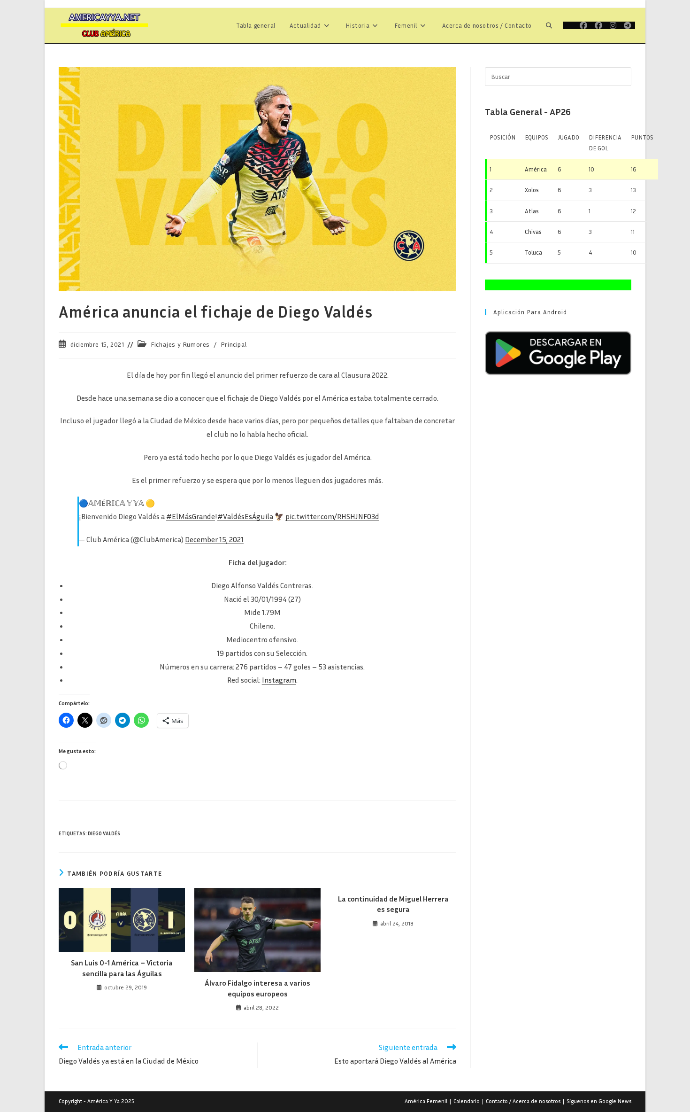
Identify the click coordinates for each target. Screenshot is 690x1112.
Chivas (533, 231)
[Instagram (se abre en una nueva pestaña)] (613, 25)
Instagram (279, 679)
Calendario (466, 1100)
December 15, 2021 (214, 539)
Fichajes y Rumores (180, 344)
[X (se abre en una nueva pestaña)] (569, 25)
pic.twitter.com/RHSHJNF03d (332, 516)
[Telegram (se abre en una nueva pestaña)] (627, 25)
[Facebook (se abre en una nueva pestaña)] (583, 25)
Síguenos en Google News (599, 1100)
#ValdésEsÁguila (245, 516)
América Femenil (426, 1100)
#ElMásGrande (190, 516)
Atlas (532, 211)
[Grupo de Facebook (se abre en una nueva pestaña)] (598, 25)
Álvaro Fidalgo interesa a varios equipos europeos (257, 988)
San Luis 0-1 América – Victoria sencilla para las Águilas (122, 968)
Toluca (533, 252)
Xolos (532, 190)
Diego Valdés (104, 833)
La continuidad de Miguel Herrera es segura (393, 904)
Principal (233, 344)
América (536, 169)
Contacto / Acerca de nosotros (523, 1100)
